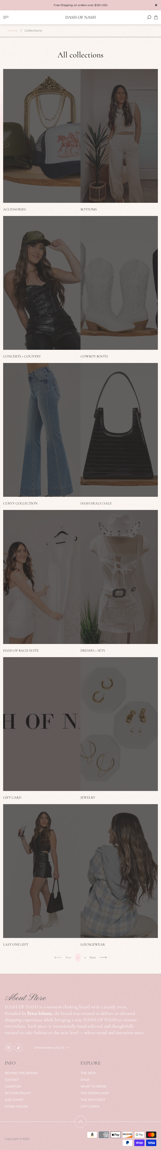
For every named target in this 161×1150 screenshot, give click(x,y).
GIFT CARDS (90, 1106)
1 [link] (77, 957)
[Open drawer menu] (6, 17)
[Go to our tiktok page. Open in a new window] (18, 1048)
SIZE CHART (14, 1100)
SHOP (85, 1080)
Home (13, 30)
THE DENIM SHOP (94, 1093)
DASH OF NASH (80, 17)
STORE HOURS (16, 1106)
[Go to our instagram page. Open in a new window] (9, 1048)
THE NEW (88, 1073)
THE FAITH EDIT (92, 1100)
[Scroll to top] (80, 1122)
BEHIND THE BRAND (21, 1073)
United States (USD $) (49, 1047)
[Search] (149, 17)
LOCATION (13, 1086)
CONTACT (12, 1080)
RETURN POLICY (18, 1093)
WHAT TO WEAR (93, 1086)
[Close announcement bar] (156, 5)
